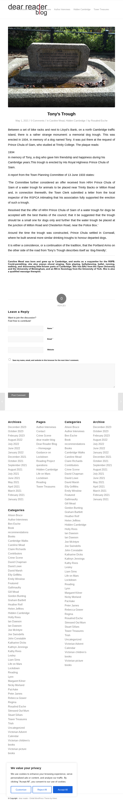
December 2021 (17, 456)
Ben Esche (14, 523)
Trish (11, 723)
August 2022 (15, 439)
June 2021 (14, 478)
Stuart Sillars (15, 715)
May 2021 (13, 482)
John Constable (17, 638)
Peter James (15, 693)
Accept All (63, 789)
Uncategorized (16, 727)
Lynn (10, 676)
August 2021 (15, 469)
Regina (12, 702)
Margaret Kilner (16, 681)
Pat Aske (13, 689)
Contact (40, 431)
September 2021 (17, 465)
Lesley (12, 655)
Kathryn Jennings (18, 647)
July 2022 (13, 444)
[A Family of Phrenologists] (120, 401)
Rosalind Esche (99, 120)
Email (50, 339)
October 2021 (15, 461)
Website (50, 350)
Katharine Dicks (17, 642)
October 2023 (15, 431)
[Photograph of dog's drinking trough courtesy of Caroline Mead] (61, 67)
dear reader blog (45, 439)
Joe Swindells (16, 634)
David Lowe (15, 566)
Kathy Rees (14, 651)
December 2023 (17, 427)
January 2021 (16, 499)
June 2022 (14, 448)
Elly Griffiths (15, 574)
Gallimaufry (14, 587)
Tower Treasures (17, 719)
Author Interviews (18, 519)
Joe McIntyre (15, 630)
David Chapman (17, 562)
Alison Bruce (15, 515)
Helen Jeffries (16, 608)
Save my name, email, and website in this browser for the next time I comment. (45, 360)
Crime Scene (15, 557)
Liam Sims (14, 659)
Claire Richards (17, 549)
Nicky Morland (16, 685)
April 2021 (14, 486)
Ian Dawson (15, 621)
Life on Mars (15, 664)
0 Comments (38, 120)
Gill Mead (13, 591)
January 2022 (16, 452)
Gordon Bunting (17, 596)
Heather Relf (15, 604)
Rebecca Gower (17, 698)
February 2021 (16, 495)
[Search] (35, 28)
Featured (13, 583)
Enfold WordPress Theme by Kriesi (43, 798)
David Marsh (15, 570)
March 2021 (14, 490)
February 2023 (16, 435)
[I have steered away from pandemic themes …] (2, 401)
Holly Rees (14, 617)
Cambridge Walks (18, 540)
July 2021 (13, 473)
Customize (21, 789)
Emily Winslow (16, 579)
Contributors (15, 553)
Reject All (42, 789)
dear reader (23, 798)
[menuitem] (12, 9)
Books (11, 536)
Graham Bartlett (17, 600)
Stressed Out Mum (18, 710)
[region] (41, 780)
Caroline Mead (57, 120)
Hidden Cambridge (75, 120)
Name (50, 328)
